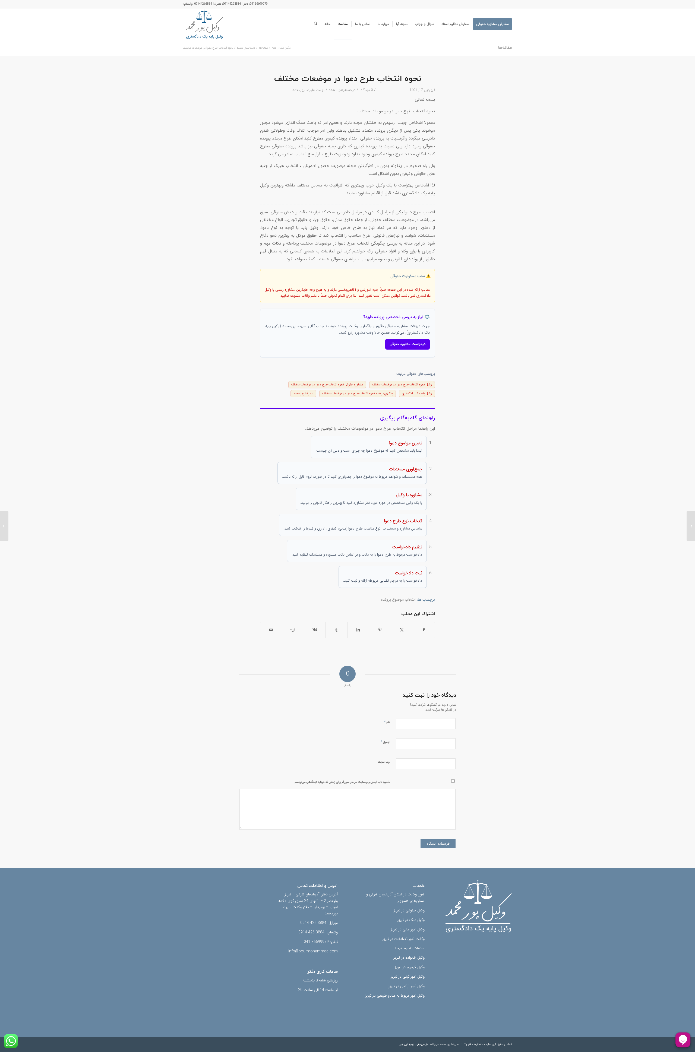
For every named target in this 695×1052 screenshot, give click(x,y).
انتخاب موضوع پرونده (398, 600)
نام (387, 722)
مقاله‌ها (505, 48)
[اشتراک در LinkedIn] (358, 630)
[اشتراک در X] (402, 630)
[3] (204, 24)
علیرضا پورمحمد (303, 90)
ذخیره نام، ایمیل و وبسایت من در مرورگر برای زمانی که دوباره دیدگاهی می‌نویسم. (342, 782)
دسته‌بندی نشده (340, 90)
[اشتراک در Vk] (315, 630)
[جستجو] (315, 24)
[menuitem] (492, 24)
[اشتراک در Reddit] (293, 630)
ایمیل (385, 742)
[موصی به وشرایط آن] (691, 526)
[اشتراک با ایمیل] (271, 630)
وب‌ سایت (384, 762)
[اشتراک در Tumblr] (336, 630)
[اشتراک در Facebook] (424, 630)
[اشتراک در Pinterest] (380, 630)
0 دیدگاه (366, 90)
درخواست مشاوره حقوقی (407, 344)
